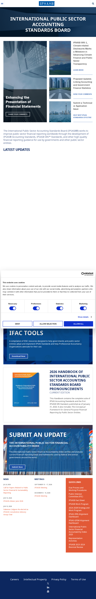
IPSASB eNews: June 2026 (13, 501)
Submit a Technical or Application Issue (82, 105)
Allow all (78, 324)
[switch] (36, 308)
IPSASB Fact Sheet (77, 500)
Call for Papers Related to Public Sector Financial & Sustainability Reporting (15, 490)
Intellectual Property (35, 579)
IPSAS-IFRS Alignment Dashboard (78, 515)
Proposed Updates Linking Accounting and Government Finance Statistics (82, 83)
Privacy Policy (58, 579)
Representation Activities (75, 539)
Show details (83, 317)
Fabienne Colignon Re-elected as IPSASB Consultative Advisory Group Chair (15, 512)
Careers (14, 579)
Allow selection (48, 324)
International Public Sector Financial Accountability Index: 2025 (78, 530)
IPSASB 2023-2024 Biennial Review (77, 545)
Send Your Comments (82, 94)
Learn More (78, 70)
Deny (17, 324)
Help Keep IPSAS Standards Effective (82, 116)
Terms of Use (78, 579)
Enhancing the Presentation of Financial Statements (23, 102)
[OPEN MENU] (2, 3)
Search (93, 3)
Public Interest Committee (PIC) (76, 495)
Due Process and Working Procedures (78, 488)
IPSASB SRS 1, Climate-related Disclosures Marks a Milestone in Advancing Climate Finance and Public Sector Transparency (82, 53)
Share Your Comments (17, 114)
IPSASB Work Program (78, 504)
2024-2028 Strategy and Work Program (79, 509)
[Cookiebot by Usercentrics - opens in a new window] (83, 274)
